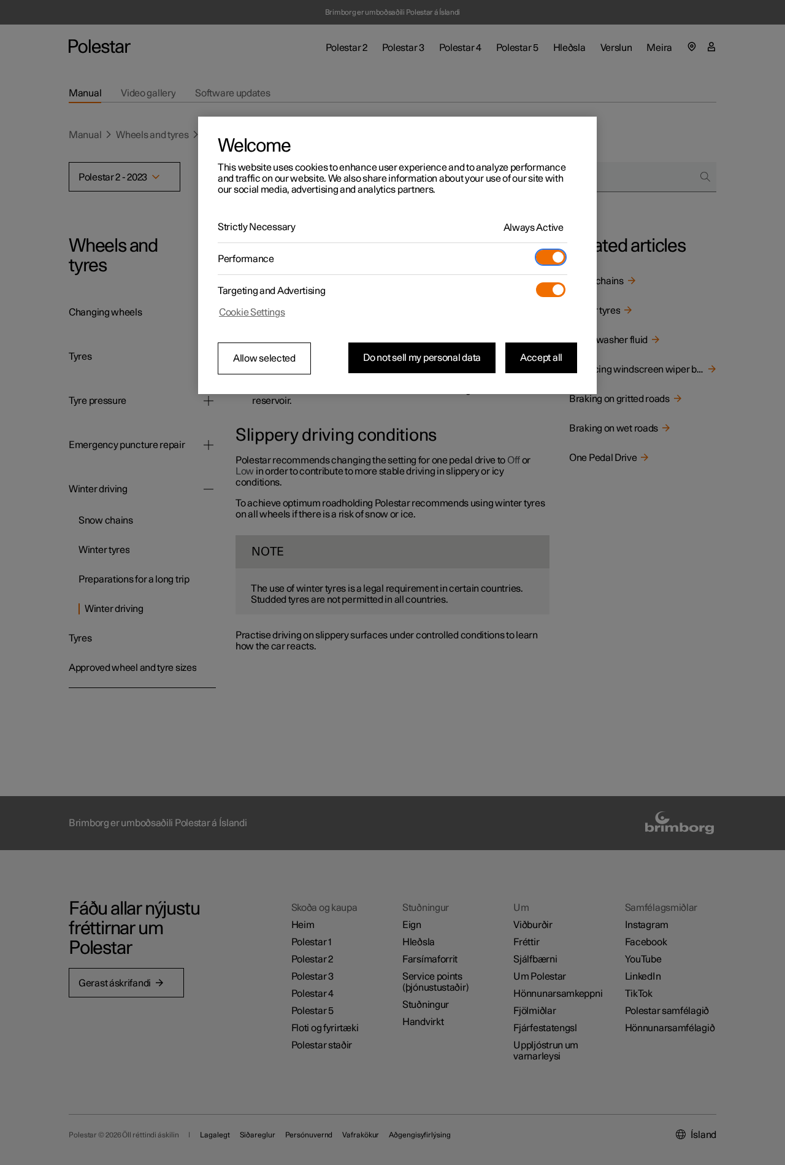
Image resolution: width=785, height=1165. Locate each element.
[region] (397, 255)
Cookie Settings (252, 312)
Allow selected (264, 358)
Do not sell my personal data (422, 358)
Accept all (541, 358)
